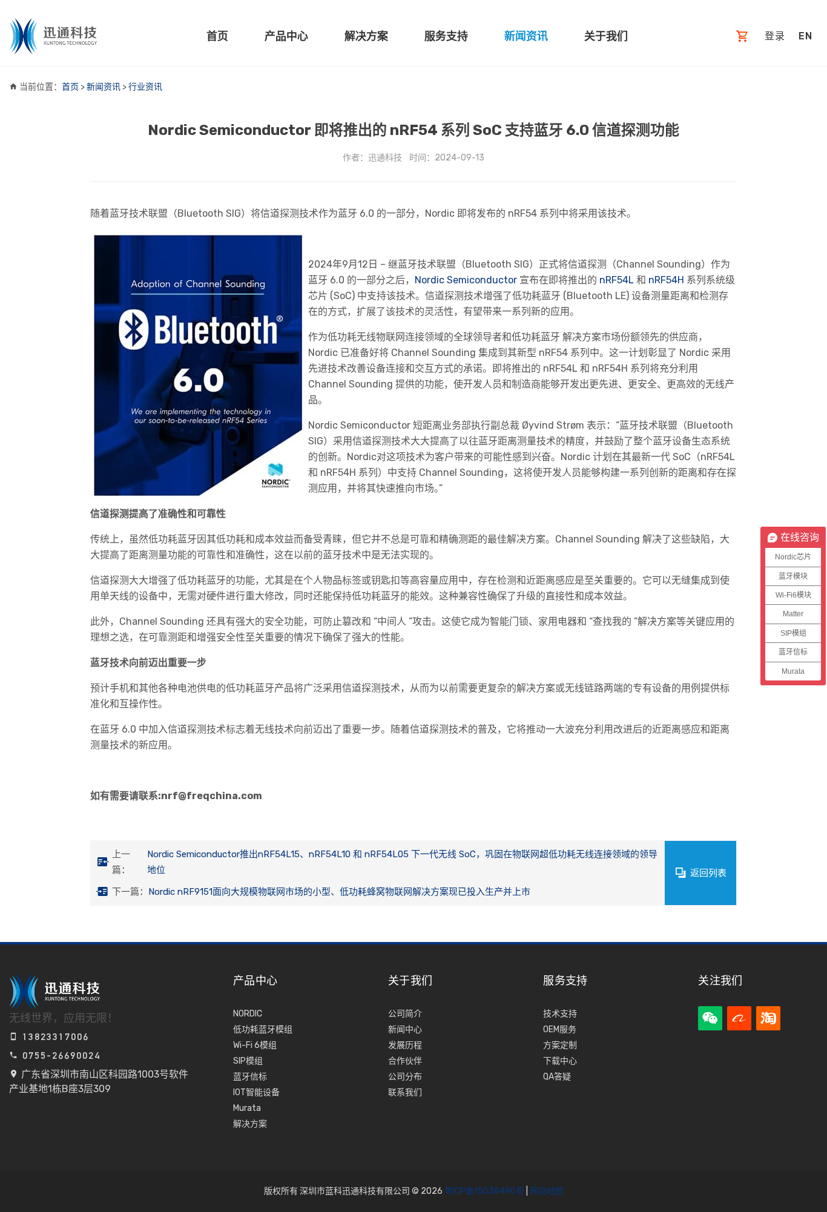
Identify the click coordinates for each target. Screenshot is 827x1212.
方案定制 (560, 1045)
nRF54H (665, 280)
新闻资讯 (526, 36)
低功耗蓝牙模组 (262, 1029)
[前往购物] (742, 36)
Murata (247, 1108)
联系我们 (405, 1092)
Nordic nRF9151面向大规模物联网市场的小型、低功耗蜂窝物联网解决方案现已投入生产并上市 (339, 891)
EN (805, 36)
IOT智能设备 (256, 1092)
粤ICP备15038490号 (484, 1191)
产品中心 (286, 36)
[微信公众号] (710, 1018)
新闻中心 (405, 1029)
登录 (775, 36)
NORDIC (247, 1014)
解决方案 (366, 36)
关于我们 (606, 36)
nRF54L (615, 280)
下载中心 (560, 1061)
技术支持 (560, 1014)
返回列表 (708, 873)
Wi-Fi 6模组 (255, 1045)
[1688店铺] (739, 1018)
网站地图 (547, 1191)
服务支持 (446, 36)
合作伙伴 (405, 1061)
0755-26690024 (59, 1055)
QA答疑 (557, 1077)
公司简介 (405, 1014)
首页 (217, 36)
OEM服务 (559, 1029)
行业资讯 (145, 87)
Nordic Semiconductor (466, 280)
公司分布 (405, 1077)
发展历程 (405, 1045)
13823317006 (54, 1036)
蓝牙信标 (250, 1077)
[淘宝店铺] (768, 1018)
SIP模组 (248, 1061)
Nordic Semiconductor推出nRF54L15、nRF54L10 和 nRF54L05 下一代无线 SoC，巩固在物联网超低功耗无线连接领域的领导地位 (402, 862)
